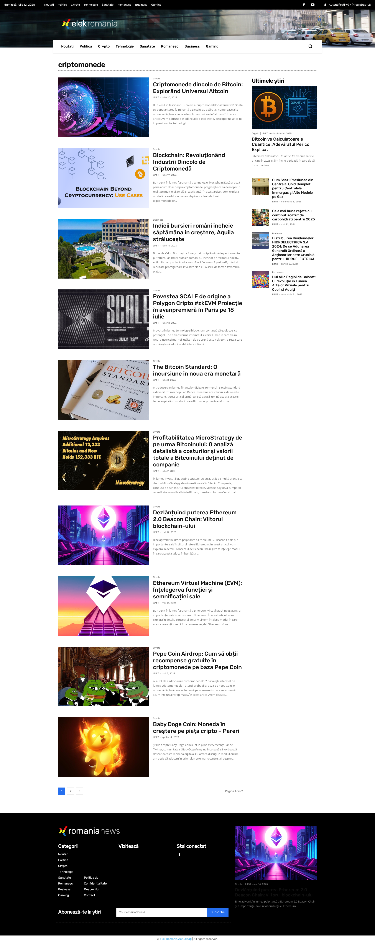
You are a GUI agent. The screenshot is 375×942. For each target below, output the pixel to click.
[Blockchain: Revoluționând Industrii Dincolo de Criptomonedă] (103, 178)
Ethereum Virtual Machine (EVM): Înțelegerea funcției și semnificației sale (197, 590)
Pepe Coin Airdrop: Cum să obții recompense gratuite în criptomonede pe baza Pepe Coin (197, 660)
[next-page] (79, 791)
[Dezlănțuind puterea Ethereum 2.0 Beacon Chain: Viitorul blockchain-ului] (103, 535)
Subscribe (218, 912)
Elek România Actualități (176, 938)
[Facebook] (303, 5)
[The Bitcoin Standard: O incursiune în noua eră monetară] (103, 390)
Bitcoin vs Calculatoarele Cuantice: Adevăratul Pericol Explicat (281, 144)
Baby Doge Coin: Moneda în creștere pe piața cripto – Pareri (196, 727)
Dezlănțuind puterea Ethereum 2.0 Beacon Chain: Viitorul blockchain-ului (195, 519)
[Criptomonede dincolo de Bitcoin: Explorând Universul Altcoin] (103, 107)
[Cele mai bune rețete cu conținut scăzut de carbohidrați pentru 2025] (260, 217)
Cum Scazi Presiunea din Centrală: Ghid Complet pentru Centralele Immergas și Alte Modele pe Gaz (292, 188)
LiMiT (156, 97)
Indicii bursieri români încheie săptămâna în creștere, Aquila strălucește (193, 232)
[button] (310, 46)
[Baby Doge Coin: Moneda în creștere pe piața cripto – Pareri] (103, 747)
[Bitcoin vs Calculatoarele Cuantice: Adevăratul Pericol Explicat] (284, 107)
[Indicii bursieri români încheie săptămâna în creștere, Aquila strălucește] (103, 249)
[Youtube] (312, 5)
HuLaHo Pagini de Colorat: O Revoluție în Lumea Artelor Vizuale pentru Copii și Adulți (294, 283)
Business (158, 220)
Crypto (156, 78)
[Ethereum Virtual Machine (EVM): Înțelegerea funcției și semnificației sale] (103, 606)
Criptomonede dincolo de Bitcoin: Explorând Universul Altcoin (198, 88)
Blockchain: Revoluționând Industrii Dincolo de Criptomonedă (189, 162)
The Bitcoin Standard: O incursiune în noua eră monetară (197, 370)
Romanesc (278, 272)
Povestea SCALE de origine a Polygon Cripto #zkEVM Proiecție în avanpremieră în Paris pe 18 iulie (197, 306)
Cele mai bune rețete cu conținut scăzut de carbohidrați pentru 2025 (293, 215)
